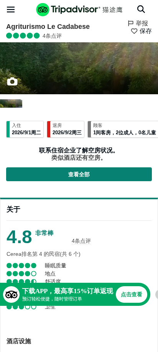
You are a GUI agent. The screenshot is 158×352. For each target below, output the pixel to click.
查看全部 (79, 174)
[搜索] (141, 9)
